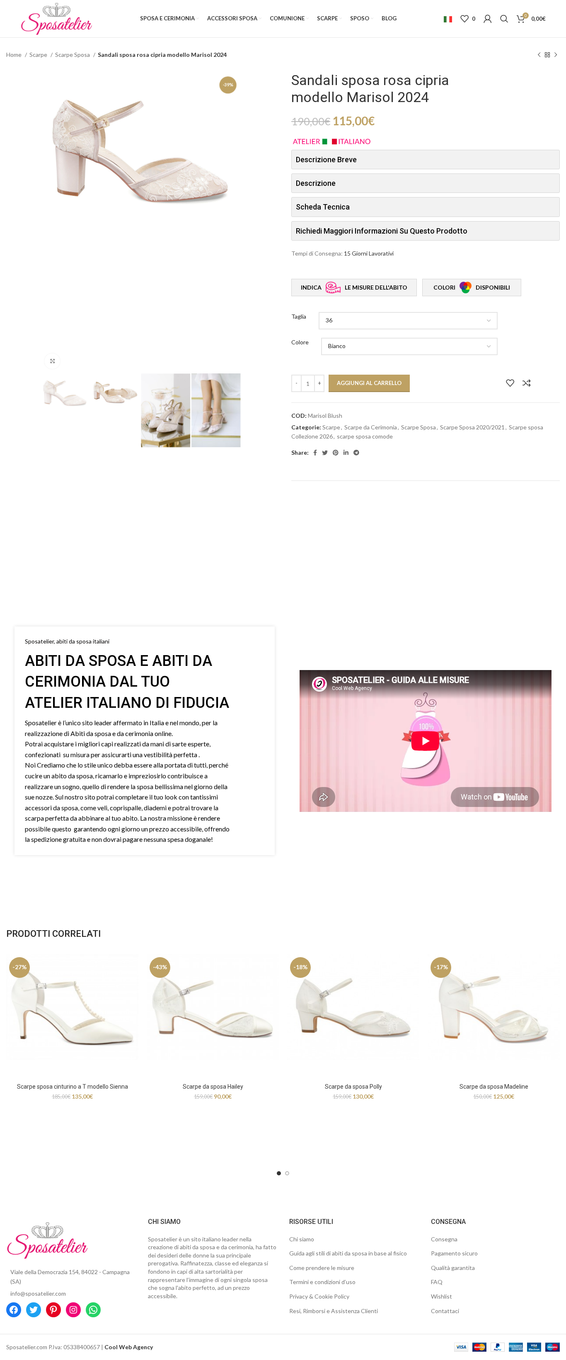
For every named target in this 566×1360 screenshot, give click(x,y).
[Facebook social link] (315, 452)
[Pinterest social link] (335, 452)
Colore (300, 342)
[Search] (504, 18)
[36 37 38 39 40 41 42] (408, 320)
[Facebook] (13, 1309)
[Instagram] (73, 1309)
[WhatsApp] (93, 1309)
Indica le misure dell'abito (354, 287)
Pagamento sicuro (454, 1253)
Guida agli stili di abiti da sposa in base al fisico (348, 1253)
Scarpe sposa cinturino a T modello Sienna (72, 1086)
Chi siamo (301, 1239)
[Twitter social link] (324, 452)
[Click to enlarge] (52, 361)
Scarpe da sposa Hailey (213, 1086)
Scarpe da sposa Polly (353, 1086)
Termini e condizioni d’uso (322, 1281)
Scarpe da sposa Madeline (494, 1086)
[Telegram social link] (356, 452)
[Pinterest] (53, 1309)
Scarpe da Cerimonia (370, 427)
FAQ (437, 1281)
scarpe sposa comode (365, 436)
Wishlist (441, 1296)
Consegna (444, 1239)
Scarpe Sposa (73, 54)
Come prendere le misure (321, 1267)
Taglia (298, 316)
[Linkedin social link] (346, 452)
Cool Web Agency (128, 1346)
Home (14, 54)
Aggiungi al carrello (369, 383)
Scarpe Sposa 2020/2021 (472, 427)
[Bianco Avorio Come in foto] (409, 346)
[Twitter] (33, 1309)
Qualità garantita (453, 1267)
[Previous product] (539, 55)
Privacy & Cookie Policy (319, 1296)
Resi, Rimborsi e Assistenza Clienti (333, 1310)
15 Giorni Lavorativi (369, 253)
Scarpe (38, 54)
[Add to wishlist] (510, 383)
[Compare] (526, 383)
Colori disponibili (471, 287)
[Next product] (555, 55)
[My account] (487, 18)
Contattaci (445, 1310)
